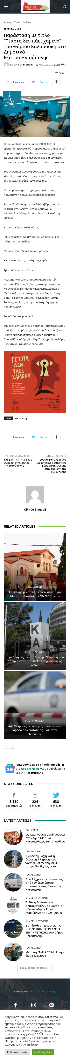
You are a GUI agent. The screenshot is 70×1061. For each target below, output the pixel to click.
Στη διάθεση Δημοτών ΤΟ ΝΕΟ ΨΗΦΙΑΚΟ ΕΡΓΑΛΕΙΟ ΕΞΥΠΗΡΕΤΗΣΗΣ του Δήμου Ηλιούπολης (44, 930)
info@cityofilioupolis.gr (42, 991)
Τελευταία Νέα (22, 22)
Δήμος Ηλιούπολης (36, 898)
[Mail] (51, 1005)
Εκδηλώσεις (34, 587)
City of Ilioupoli (23, 64)
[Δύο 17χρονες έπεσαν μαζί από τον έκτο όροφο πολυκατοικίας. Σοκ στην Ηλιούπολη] (35, 705)
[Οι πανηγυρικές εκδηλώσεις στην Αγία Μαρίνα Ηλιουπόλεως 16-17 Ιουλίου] (35, 567)
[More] (56, 82)
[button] (64, 6)
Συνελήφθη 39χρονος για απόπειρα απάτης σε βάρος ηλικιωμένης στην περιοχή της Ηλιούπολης (51, 465)
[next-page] (12, 746)
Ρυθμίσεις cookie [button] (17, 1052)
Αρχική (8, 22)
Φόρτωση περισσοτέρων (33, 967)
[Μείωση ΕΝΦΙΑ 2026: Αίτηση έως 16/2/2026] (13, 952)
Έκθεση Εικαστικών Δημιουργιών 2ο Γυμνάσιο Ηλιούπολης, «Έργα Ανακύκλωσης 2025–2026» (44, 907)
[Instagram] (33, 1005)
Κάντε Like (14, 793)
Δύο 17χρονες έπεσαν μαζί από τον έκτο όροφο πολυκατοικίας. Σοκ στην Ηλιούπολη (35, 730)
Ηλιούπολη (21, 418)
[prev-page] (6, 746)
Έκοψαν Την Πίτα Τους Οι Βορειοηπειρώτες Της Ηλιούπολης (18, 462)
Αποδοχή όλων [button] (43, 1052)
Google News (30, 768)
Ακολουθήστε (35, 793)
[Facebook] (15, 1005)
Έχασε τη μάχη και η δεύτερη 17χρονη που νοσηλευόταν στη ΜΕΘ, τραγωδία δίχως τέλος (35, 661)
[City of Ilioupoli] (7, 64)
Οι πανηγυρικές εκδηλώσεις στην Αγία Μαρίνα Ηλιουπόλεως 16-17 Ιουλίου (35, 594)
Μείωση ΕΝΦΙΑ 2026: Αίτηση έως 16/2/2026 (45, 953)
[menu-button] (6, 6)
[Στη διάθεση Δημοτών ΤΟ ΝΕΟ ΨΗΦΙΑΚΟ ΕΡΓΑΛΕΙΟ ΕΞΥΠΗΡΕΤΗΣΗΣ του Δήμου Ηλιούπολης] (13, 928)
